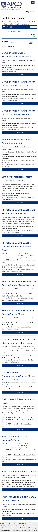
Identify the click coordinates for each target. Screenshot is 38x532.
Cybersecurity (32, 528)
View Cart (33, 27)
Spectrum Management (30, 526)
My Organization (21, 24)
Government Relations (31, 524)
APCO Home (4, 524)
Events (13, 528)
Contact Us (12, 524)
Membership (6, 528)
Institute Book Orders (13, 17)
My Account (30, 12)
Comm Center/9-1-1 (21, 528)
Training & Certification (8, 526)
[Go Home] (11, 6)
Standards (19, 526)
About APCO (20, 524)
